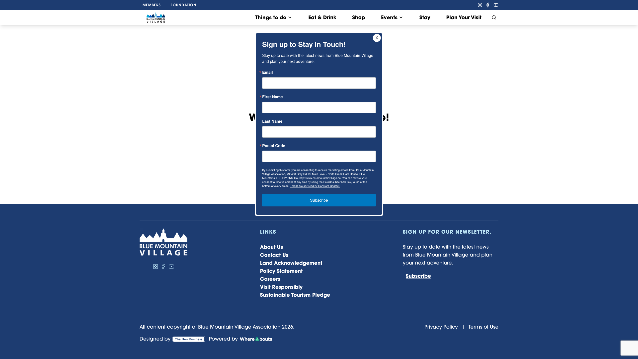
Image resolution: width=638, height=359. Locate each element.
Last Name (272, 121)
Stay (424, 17)
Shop (358, 17)
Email (267, 72)
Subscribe (319, 200)
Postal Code (273, 146)
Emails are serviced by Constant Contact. (315, 186)
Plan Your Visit (463, 17)
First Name (272, 97)
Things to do (270, 17)
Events (389, 17)
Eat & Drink (322, 17)
